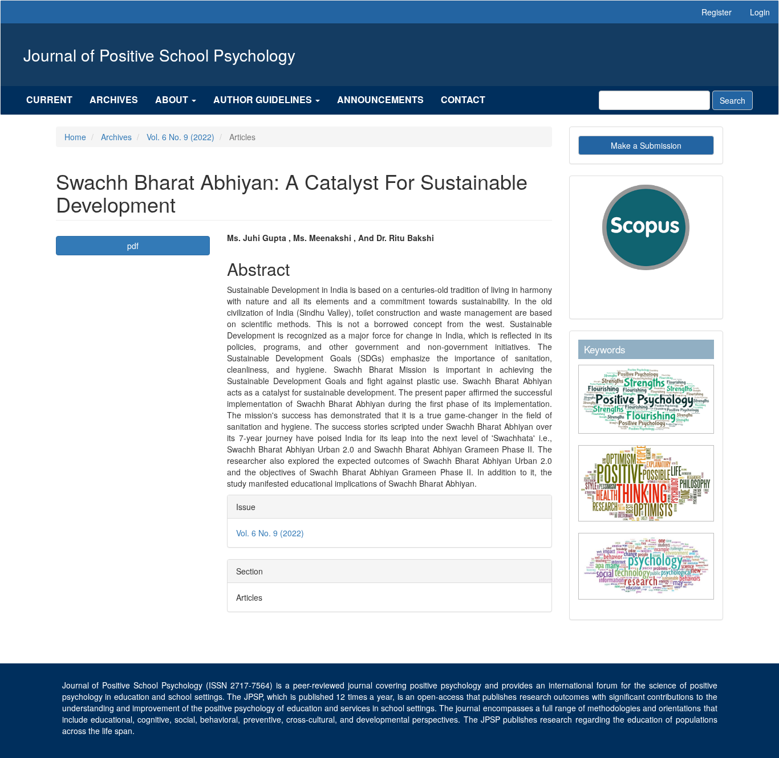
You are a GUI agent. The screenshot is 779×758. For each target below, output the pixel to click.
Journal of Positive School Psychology (159, 54)
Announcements (380, 99)
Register (716, 12)
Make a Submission (646, 145)
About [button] (172, 99)
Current (49, 99)
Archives (114, 99)
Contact (463, 99)
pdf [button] (133, 245)
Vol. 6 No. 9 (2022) (180, 136)
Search (732, 100)
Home (75, 136)
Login (760, 12)
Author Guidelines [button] (263, 99)
